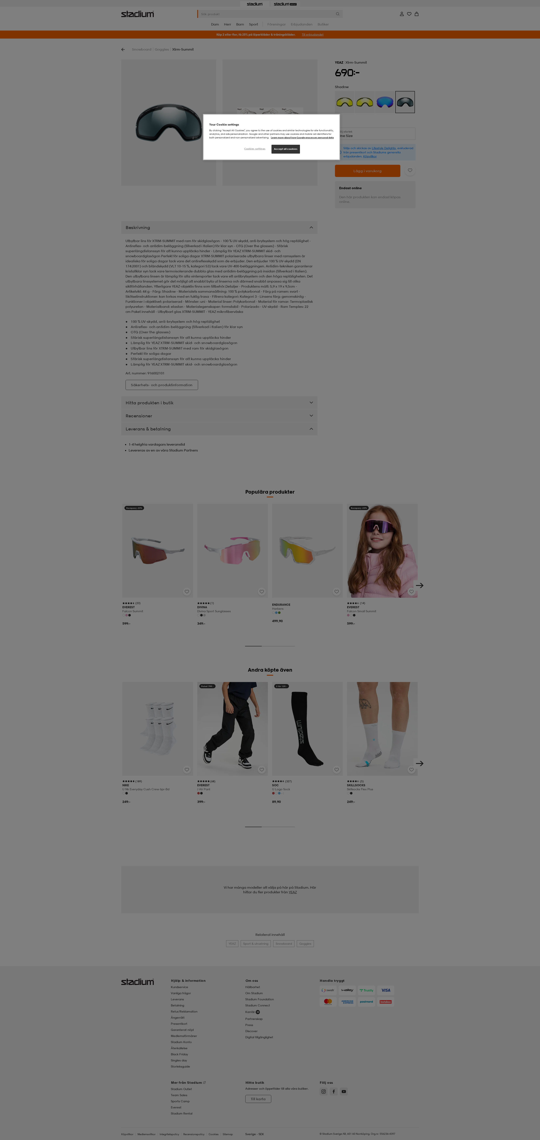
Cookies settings (254, 148)
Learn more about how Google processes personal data (302, 137)
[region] (271, 137)
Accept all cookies (285, 148)
